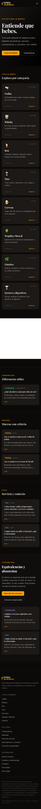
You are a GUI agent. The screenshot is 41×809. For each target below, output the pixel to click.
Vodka (4, 699)
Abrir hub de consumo (13, 593)
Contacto (5, 764)
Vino (3, 710)
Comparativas (29, 53)
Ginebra (5, 721)
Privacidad (6, 767)
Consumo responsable (13, 600)
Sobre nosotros (8, 757)
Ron (3, 706)
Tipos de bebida (10, 53)
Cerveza (5, 713)
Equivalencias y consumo (11, 742)
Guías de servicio (8, 739)
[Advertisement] (20, 338)
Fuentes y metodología (10, 760)
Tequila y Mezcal (8, 717)
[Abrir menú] (37, 4)
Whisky (4, 702)
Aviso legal (6, 771)
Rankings (5, 735)
